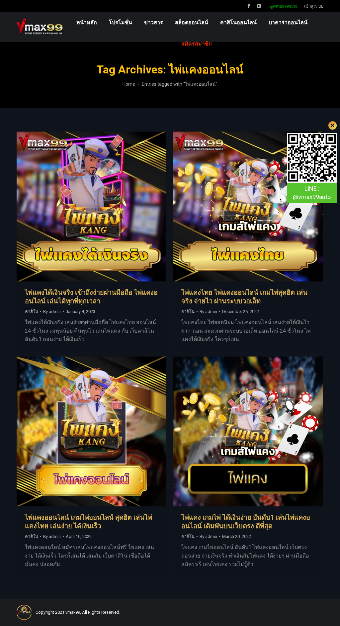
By (52, 311)
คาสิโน (31, 311)
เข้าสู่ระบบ (313, 6)
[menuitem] (86, 22)
